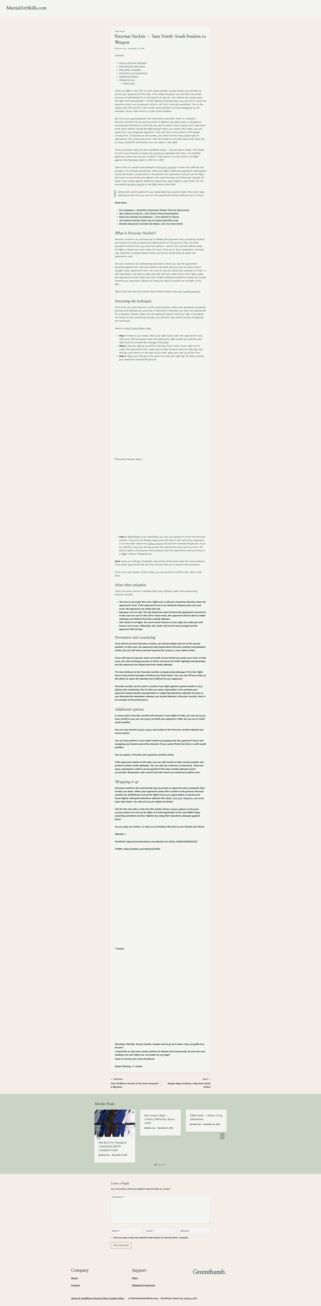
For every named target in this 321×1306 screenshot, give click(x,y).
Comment (118, 1197)
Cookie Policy (116, 1298)
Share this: (129, 83)
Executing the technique (132, 66)
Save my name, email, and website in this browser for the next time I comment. (150, 1238)
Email (150, 1231)
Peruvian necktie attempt (186, 291)
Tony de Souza (156, 153)
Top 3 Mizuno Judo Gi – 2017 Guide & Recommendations (148, 213)
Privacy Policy (101, 1298)
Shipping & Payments (143, 1285)
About (74, 1278)
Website (184, 1231)
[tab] (155, 1164)
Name (116, 1231)
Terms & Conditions (82, 1298)
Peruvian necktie (167, 167)
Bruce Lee (121, 48)
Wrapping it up (127, 80)
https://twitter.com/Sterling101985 (142, 849)
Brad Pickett (173, 181)
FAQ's (135, 1278)
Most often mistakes (130, 69)
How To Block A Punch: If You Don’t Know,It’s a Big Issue (134, 1083)
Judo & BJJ (120, 31)
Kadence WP (190, 1298)
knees (147, 719)
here (117, 575)
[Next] (222, 1136)
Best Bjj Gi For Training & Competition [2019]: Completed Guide (112, 1146)
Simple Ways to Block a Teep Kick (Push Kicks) (189, 1083)
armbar (169, 650)
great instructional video (138, 328)
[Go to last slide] (99, 1136)
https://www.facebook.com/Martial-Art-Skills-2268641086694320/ (161, 841)
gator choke (145, 729)
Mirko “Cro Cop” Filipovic (179, 798)
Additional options (128, 76)
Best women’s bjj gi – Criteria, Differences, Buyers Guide (159, 1119)
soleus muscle (155, 543)
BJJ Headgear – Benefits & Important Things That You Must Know (154, 210)
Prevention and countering (133, 73)
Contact (75, 1285)
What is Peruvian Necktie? (133, 63)
